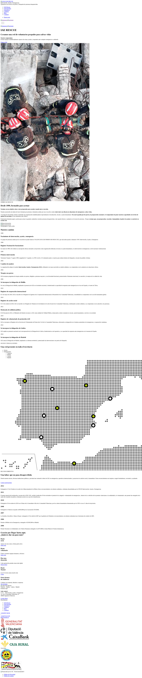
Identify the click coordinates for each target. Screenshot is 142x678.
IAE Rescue (7, 7)
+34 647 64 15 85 (5, 616)
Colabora (6, 11)
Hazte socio (7, 17)
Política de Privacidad (9, 674)
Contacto (6, 14)
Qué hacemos (7, 8)
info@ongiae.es (5, 617)
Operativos (7, 10)
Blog (5, 13)
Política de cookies (9, 676)
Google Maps (4, 598)
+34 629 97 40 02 (5, 613)
